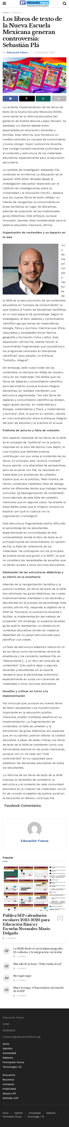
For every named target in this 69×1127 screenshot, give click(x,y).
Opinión (7, 1048)
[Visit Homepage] (34, 3)
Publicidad (9, 1088)
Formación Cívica (13, 1062)
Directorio (9, 1075)
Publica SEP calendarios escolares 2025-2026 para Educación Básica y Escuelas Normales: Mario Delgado (26, 924)
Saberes (16, 12)
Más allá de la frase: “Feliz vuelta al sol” (37, 964)
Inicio (6, 1043)
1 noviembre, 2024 (44, 52)
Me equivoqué (22, 975)
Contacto (8, 1084)
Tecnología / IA (12, 1066)
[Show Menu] (4, 3)
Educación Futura (17, 52)
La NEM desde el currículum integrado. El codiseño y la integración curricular (38, 950)
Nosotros (8, 1079)
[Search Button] (64, 3)
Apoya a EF (9, 1093)
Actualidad (9, 1053)
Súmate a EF (11, 1098)
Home (6, 12)
